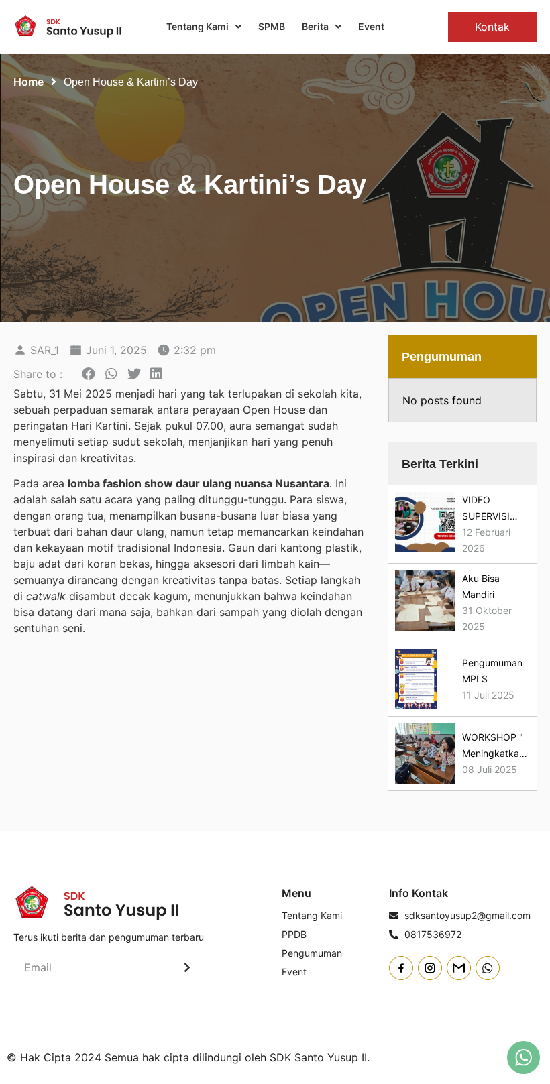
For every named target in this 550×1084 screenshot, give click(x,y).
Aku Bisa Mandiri (481, 586)
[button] (88, 374)
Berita (315, 26)
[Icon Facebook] (401, 968)
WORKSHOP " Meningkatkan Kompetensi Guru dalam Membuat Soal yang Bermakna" (493, 746)
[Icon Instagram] (430, 968)
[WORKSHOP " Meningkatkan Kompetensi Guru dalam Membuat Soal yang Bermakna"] (425, 753)
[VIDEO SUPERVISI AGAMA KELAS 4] (425, 524)
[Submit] (187, 967)
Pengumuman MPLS (492, 670)
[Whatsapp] (488, 968)
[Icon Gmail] (459, 968)
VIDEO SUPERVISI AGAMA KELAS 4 (494, 509)
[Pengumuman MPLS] (416, 679)
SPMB (271, 26)
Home (28, 81)
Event (371, 26)
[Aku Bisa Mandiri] (425, 602)
